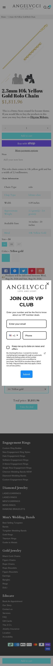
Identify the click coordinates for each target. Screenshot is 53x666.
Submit (26, 374)
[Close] (47, 283)
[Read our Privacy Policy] (45, 353)
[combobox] (13, 335)
